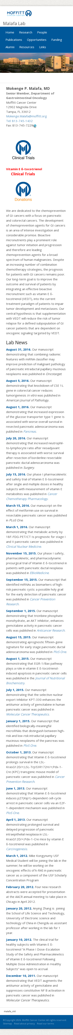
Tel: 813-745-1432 (19, 121)
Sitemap (7, 1023)
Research (25, 32)
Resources (26, 47)
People (42, 32)
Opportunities (36, 40)
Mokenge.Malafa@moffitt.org (26, 116)
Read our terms (45, 1023)
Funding (56, 40)
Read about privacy (24, 1023)
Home (9, 32)
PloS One (29, 745)
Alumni (9, 47)
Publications (13, 40)
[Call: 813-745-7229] (34, 126)
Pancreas (29, 431)
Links (42, 47)
